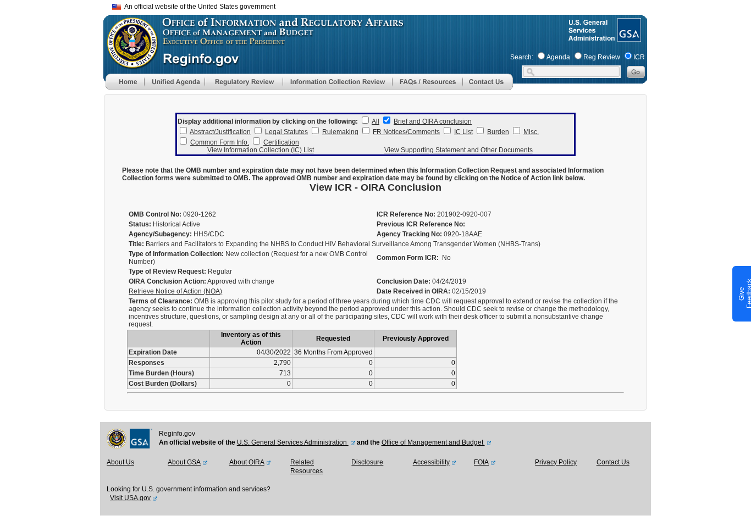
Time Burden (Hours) (161, 373)
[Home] (125, 88)
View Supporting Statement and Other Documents (458, 150)
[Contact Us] (487, 88)
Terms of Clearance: (160, 301)
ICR (639, 57)
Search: (521, 57)
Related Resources (306, 466)
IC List (463, 132)
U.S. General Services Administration (293, 442)
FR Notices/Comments (406, 132)
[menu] (174, 82)
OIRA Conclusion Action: (167, 281)
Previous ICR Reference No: (421, 224)
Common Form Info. (219, 142)
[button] (174, 82)
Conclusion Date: (403, 281)
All (375, 121)
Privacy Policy (556, 462)
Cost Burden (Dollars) (163, 383)
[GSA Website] (628, 37)
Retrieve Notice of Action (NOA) (175, 291)
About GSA (184, 462)
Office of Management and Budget (433, 442)
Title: (136, 244)
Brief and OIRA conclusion (433, 121)
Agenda (558, 57)
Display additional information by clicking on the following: (268, 121)
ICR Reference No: (406, 214)
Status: (140, 224)
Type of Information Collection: (176, 254)
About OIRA (246, 462)
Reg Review (601, 57)
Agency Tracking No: (409, 234)
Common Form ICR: (408, 258)
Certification (281, 142)
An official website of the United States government (198, 6)
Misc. (531, 132)
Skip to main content (382, 5)
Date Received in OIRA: (414, 291)
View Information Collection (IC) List (260, 150)
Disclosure (367, 462)
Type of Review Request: (167, 271)
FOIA (481, 462)
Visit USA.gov (130, 498)
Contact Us (613, 462)
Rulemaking (340, 132)
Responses (146, 363)
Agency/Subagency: (160, 234)
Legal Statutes (286, 132)
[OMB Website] (128, 63)
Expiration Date (153, 352)
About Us (120, 462)
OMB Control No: (155, 214)
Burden (498, 132)
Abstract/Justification (220, 132)
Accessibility (431, 462)
